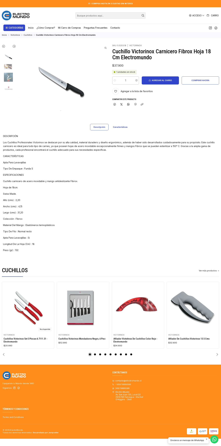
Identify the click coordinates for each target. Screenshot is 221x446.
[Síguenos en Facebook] (216, 28)
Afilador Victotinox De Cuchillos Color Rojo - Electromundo (135, 340)
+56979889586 (123, 384)
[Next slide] (12, 47)
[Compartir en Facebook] (114, 104)
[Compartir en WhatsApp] (128, 104)
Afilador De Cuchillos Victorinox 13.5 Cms (189, 338)
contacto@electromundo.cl (128, 380)
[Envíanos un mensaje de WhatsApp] (214, 439)
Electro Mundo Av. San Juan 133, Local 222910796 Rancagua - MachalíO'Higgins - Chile (129, 396)
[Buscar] (143, 15)
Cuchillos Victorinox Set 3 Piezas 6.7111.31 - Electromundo (25, 340)
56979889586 (122, 388)
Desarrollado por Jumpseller (45, 432)
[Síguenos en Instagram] (210, 28)
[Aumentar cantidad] (136, 80)
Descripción (99, 127)
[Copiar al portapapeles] (142, 104)
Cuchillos (28, 35)
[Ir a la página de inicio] (16, 15)
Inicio (4, 35)
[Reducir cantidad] (114, 80)
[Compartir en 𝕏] (121, 104)
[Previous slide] (5, 47)
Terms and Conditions (13, 417)
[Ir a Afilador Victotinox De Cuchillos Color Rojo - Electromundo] (138, 307)
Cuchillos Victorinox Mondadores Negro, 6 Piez (81, 338)
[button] (14, 28)
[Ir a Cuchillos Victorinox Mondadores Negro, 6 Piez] (83, 307)
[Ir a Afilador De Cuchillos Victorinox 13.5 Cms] (192, 307)
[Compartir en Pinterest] (135, 104)
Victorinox (15, 35)
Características (120, 127)
